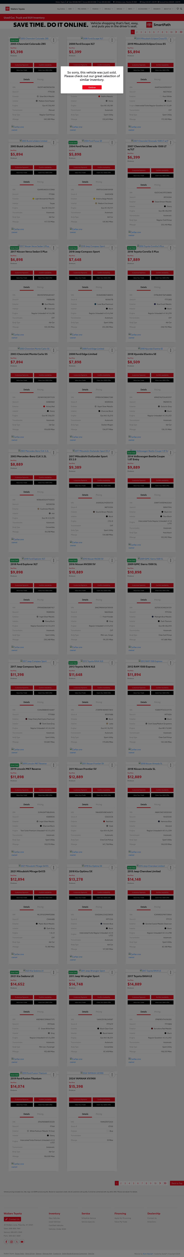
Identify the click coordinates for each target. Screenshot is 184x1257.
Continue (92, 87)
